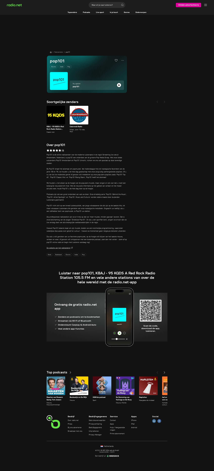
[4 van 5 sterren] (56, 150)
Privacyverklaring (95, 424)
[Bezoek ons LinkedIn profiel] (154, 421)
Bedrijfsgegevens (95, 427)
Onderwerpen (140, 12)
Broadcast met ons (75, 431)
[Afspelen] (119, 85)
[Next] (164, 101)
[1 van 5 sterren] (47, 150)
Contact (113, 420)
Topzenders (72, 12)
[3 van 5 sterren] (53, 150)
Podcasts (86, 12)
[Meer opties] (122, 60)
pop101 (76, 87)
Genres (127, 12)
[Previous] (157, 101)
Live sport (100, 12)
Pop (68, 67)
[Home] (51, 52)
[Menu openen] (205, 4)
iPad (132, 424)
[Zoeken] (122, 4)
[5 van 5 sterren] (59, 150)
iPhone (133, 420)
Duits (49, 255)
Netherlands (109, 446)
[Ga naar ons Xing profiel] (159, 421)
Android (134, 427)
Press (70, 424)
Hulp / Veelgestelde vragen (117, 429)
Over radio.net (73, 420)
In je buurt (114, 12)
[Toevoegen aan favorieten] (116, 60)
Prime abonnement (117, 434)
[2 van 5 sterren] (50, 150)
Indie (62, 67)
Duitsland (58, 255)
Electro (53, 67)
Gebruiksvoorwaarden (97, 420)
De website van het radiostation (58, 248)
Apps (112, 424)
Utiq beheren (94, 431)
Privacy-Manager (95, 435)
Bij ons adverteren (75, 427)
